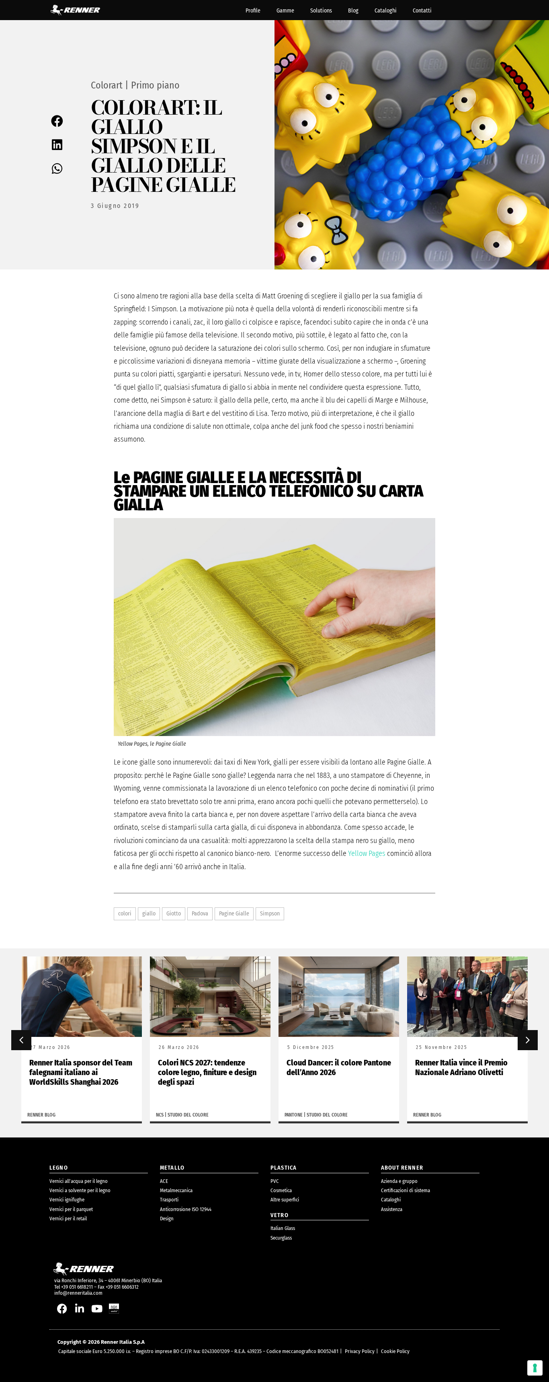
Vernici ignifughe (66, 1200)
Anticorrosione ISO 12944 (185, 1209)
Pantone (294, 1115)
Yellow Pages (366, 853)
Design (167, 1218)
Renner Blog (41, 1115)
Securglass (281, 1238)
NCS (160, 1115)
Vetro (279, 1215)
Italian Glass (282, 1228)
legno (58, 1167)
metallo (172, 1167)
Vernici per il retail (68, 1218)
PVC (274, 1181)
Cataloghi (386, 10)
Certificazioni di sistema (405, 1190)
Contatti (422, 10)
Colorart (107, 85)
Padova (200, 913)
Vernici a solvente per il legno (80, 1190)
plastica (283, 1167)
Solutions (321, 10)
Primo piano (155, 85)
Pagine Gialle (234, 913)
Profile (253, 10)
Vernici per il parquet (71, 1209)
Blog (353, 10)
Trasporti (169, 1200)
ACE (164, 1181)
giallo (149, 913)
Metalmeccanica (176, 1190)
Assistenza (391, 1209)
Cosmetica (281, 1190)
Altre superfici (284, 1200)
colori (124, 913)
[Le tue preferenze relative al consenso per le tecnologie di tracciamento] (535, 1368)
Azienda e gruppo (399, 1181)
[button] (58, 121)
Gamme (285, 10)
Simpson (270, 913)
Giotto (173, 913)
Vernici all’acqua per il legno (78, 1181)
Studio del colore (188, 1115)
